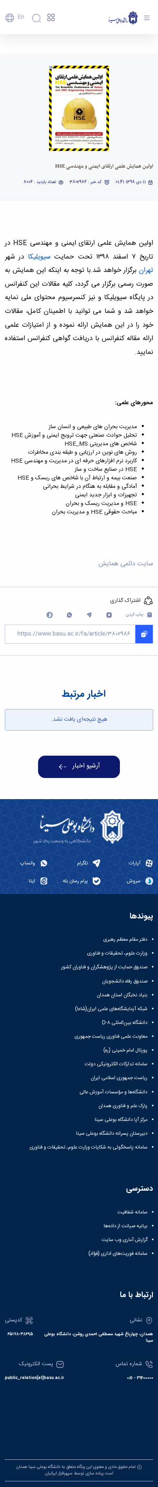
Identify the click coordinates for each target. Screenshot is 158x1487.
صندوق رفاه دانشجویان (124, 981)
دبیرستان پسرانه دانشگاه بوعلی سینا (111, 1133)
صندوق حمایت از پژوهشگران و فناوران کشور (104, 967)
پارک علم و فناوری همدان (122, 1106)
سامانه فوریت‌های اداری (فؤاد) (117, 1254)
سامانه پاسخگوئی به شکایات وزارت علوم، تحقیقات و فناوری (88, 1147)
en (20, 17)
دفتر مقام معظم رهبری (125, 939)
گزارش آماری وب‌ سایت (124, 1240)
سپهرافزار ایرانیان (59, 1473)
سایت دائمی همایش (125, 563)
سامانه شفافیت (132, 1212)
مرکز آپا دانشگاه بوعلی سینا (121, 1120)
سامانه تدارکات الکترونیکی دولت (116, 1064)
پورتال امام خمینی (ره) (125, 1050)
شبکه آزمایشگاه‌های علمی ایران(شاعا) (111, 1009)
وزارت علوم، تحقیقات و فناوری (117, 953)
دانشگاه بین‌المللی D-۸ (124, 1023)
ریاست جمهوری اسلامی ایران (119, 1078)
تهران (146, 270)
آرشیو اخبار (86, 766)
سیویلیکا (37, 257)
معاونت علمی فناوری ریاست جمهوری (111, 1036)
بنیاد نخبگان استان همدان (122, 995)
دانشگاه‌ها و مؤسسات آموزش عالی (113, 1092)
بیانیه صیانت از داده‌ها (125, 1226)
